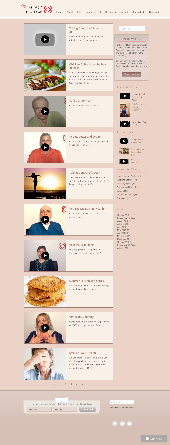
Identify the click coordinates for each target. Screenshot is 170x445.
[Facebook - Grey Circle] (115, 423)
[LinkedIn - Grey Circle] (129, 423)
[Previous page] (54, 384)
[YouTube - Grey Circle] (122, 423)
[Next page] (82, 384)
